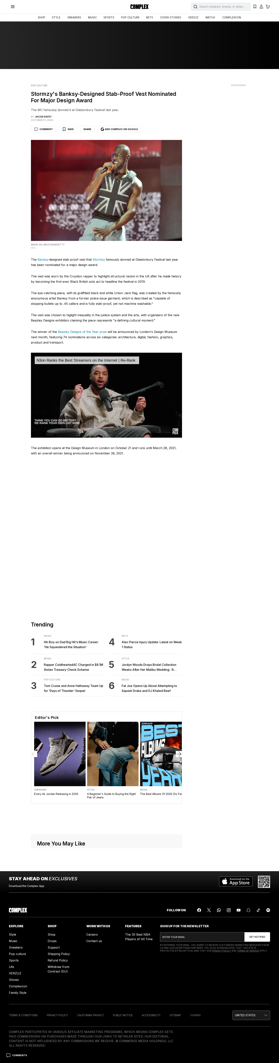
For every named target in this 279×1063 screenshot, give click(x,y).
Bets (125, 636)
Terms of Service (248, 950)
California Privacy (90, 1015)
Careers (92, 934)
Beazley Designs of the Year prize (82, 332)
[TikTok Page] (258, 910)
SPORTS (108, 17)
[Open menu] (13, 6)
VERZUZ (193, 17)
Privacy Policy (221, 950)
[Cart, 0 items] (268, 6)
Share (87, 129)
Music (47, 636)
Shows (14, 980)
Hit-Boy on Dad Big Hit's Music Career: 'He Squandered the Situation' (71, 644)
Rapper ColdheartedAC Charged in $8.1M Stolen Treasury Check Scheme (73, 667)
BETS (149, 17)
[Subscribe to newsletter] (257, 937)
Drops (52, 941)
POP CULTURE (130, 17)
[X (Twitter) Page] (209, 910)
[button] (251, 1015)
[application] (106, 395)
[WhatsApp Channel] (219, 910)
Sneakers (40, 789)
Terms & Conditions (23, 1015)
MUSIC (92, 17)
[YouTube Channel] (238, 910)
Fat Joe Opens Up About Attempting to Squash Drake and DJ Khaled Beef (149, 688)
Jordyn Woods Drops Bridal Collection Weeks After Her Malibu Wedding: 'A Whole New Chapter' (149, 667)
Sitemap (175, 1015)
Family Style (17, 993)
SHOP (41, 17)
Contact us (94, 941)
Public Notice (123, 1015)
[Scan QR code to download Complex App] (264, 882)
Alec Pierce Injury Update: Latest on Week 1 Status (152, 644)
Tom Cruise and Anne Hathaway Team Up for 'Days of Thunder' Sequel (73, 688)
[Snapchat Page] (248, 910)
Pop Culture (39, 85)
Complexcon (18, 986)
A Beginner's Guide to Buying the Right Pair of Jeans (111, 795)
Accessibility (151, 1015)
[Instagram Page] (229, 910)
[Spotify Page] (268, 910)
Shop (51, 934)
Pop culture (17, 954)
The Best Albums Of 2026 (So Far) (161, 793)
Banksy (43, 259)
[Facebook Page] (199, 910)
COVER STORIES (170, 17)
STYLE (56, 17)
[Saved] (255, 6)
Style (125, 658)
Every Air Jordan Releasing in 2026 (56, 793)
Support (54, 947)
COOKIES (195, 1015)
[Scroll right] (179, 754)
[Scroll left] (34, 754)
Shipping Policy (59, 954)
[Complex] (139, 6)
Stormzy (99, 259)
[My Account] (261, 6)
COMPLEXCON (231, 17)
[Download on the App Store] (236, 881)
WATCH (210, 17)
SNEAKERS (74, 17)
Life (11, 967)
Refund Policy (58, 960)
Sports (14, 960)
